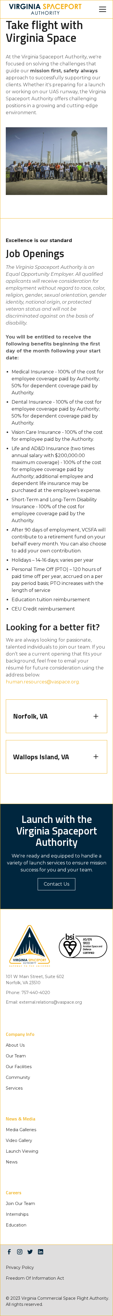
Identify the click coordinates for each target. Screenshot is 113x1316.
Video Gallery (19, 1140)
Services (14, 1088)
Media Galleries (21, 1129)
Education (16, 1225)
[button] (101, 9)
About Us (15, 1045)
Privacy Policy (20, 1267)
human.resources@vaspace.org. (43, 682)
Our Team (16, 1056)
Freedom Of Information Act (35, 1278)
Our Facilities (19, 1066)
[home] (43, 9)
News (11, 1162)
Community (18, 1077)
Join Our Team (20, 1203)
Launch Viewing (22, 1151)
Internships (17, 1214)
